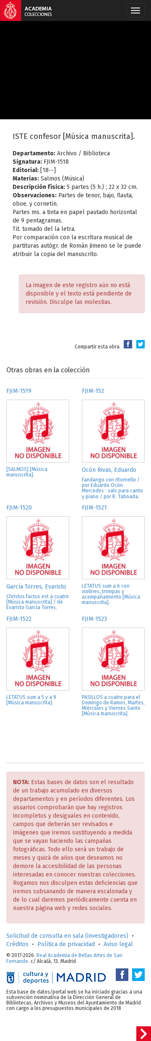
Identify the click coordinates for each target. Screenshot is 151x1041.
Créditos (17, 944)
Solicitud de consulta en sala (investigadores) (67, 935)
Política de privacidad (66, 944)
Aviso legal (118, 944)
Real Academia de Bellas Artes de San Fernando (64, 958)
